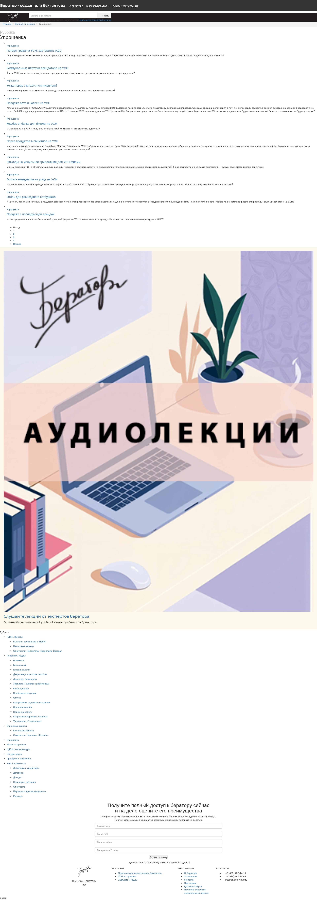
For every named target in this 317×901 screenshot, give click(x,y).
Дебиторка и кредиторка (26, 767)
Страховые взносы (17, 725)
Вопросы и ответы (25, 23)
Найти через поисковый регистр (95, 20)
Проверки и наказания (19, 758)
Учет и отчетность (16, 763)
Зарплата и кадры (128, 879)
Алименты (18, 660)
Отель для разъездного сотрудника (31, 196)
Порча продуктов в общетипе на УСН (32, 141)
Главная (6, 23)
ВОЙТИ (117, 6)
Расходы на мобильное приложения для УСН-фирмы (44, 161)
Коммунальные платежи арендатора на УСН (37, 68)
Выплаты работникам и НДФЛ (29, 641)
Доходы (17, 777)
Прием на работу (22, 711)
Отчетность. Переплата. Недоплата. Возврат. (37, 650)
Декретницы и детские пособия (30, 674)
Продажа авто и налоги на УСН (28, 103)
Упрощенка (13, 45)
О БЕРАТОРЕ (76, 6)
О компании (190, 876)
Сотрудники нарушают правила (30, 716)
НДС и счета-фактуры (18, 749)
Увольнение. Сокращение (27, 721)
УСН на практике (127, 876)
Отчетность (19, 786)
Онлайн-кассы (14, 753)
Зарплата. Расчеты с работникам (31, 683)
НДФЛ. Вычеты (15, 636)
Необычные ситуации (24, 693)
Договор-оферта (193, 886)
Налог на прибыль (16, 744)
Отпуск (17, 697)
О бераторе (190, 873)
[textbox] (63, 15)
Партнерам (190, 883)
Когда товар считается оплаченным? (32, 85)
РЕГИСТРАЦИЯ (130, 6)
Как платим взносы (23, 730)
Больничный (20, 665)
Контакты (189, 879)
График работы (21, 669)
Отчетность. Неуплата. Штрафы (30, 735)
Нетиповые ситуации (24, 781)
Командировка (21, 688)
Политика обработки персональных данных (196, 891)
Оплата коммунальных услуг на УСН (32, 179)
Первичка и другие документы (29, 791)
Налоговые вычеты (23, 646)
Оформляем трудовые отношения (32, 702)
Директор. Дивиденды (25, 679)
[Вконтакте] (218, 884)
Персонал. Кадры (16, 655)
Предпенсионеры (22, 707)
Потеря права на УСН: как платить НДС (34, 50)
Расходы (18, 796)
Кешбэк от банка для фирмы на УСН (32, 123)
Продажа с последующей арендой (30, 214)
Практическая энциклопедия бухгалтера (140, 873)
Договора (18, 772)
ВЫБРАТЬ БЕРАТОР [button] (97, 6)
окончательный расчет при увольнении (59, 20)
